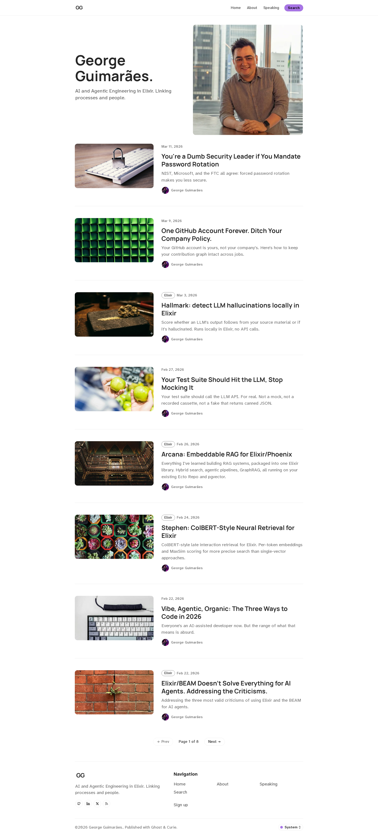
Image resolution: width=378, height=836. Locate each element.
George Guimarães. (106, 827)
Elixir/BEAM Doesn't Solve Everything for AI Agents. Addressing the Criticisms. (226, 687)
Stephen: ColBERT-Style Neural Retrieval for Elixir (227, 531)
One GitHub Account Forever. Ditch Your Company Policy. (221, 234)
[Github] (79, 803)
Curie (171, 827)
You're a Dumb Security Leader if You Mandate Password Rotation (231, 160)
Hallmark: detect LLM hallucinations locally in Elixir (230, 309)
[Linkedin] (88, 803)
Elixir (168, 295)
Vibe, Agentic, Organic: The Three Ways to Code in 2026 (224, 612)
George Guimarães (187, 190)
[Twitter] (97, 803)
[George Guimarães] (165, 190)
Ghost (156, 827)
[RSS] (106, 803)
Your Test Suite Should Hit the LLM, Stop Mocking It (222, 383)
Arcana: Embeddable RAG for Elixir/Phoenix (226, 454)
